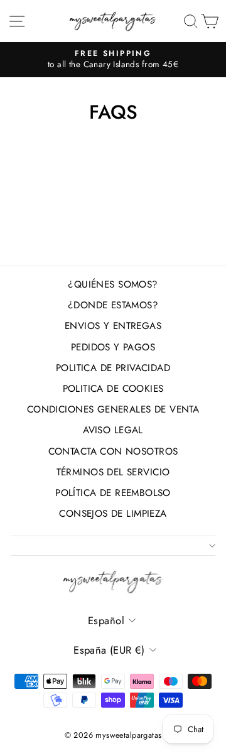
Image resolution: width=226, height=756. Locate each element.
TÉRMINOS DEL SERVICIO (113, 472)
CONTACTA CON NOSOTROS (113, 451)
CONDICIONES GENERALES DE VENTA (113, 409)
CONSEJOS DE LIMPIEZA (112, 514)
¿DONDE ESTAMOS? (113, 305)
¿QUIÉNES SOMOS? (113, 284)
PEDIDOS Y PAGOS (113, 347)
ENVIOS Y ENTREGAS (113, 326)
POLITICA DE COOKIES (113, 389)
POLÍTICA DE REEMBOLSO (113, 493)
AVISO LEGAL (113, 430)
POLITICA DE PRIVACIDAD (113, 368)
